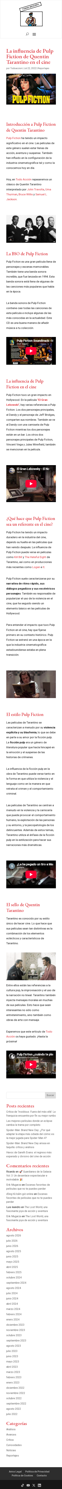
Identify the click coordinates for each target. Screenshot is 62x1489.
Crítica (10, 1439)
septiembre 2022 (16, 1403)
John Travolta (35, 189)
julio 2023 (12, 1351)
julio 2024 (12, 1293)
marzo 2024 (13, 1309)
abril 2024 (12, 1303)
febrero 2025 (13, 1272)
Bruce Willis (26, 194)
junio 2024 (12, 1298)
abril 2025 (12, 1267)
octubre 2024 (14, 1277)
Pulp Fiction (13, 138)
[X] (33, 1485)
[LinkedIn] (39, 1485)
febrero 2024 (13, 1314)
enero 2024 (13, 1319)
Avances (11, 1434)
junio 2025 (12, 1256)
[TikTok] (22, 1485)
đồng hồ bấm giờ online (19, 1194)
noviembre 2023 (15, 1330)
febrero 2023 (13, 1377)
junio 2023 (12, 1356)
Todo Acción (23, 179)
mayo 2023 (12, 1361)
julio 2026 (12, 1240)
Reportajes (43, 68)
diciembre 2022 (15, 1387)
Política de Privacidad (37, 1471)
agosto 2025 (13, 1251)
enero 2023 (13, 1382)
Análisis (11, 1429)
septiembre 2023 (16, 1340)
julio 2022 (12, 1414)
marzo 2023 (13, 1372)
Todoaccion (16, 68)
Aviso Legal (15, 1471)
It (43, 567)
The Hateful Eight (35, 557)
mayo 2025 (12, 1261)
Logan (36, 567)
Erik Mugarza (13, 1184)
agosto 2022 (13, 1408)
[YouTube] (28, 1485)
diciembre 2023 (15, 1324)
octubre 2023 (14, 1335)
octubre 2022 (14, 1398)
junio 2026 (12, 1246)
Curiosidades (14, 1445)
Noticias (11, 1450)
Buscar (50, 1095)
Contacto (42, 1475)
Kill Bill (18, 557)
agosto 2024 (13, 1288)
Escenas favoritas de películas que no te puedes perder (29, 1197)
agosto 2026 (13, 1235)
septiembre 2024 (16, 1282)
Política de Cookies (22, 1475)
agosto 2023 (13, 1345)
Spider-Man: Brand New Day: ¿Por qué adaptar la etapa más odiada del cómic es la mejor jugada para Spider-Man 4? (30, 1134)
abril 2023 (12, 1366)
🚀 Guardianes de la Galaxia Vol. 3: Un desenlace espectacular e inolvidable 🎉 (28, 1175)
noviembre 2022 (15, 1393)
